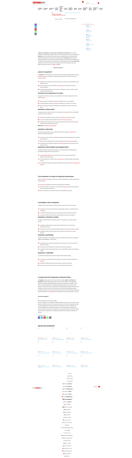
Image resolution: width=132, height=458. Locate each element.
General (75, 9)
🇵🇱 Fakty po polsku (67, 440)
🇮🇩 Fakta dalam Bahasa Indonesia (67, 427)
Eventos (65, 9)
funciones (40, 76)
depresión (63, 117)
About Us (70, 373)
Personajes (51, 9)
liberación (70, 141)
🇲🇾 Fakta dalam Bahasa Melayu (67, 435)
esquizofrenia (69, 119)
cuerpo (43, 97)
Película (101, 9)
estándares (72, 305)
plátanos (65, 186)
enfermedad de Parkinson (46, 155)
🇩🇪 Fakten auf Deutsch (67, 399)
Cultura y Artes (56, 9)
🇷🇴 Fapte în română (67, 443)
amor (75, 231)
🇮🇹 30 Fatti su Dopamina (67, 391)
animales (43, 210)
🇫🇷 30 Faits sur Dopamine (67, 388)
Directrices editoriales (76, 12)
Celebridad (46, 9)
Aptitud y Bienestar (71, 9)
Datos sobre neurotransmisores (70, 18)
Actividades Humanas (85, 9)
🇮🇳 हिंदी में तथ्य (67, 425)
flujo (48, 101)
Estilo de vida (90, 9)
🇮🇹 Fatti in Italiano (67, 404)
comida (61, 143)
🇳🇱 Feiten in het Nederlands (67, 438)
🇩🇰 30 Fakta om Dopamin (67, 383)
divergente (42, 261)
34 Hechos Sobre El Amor (71, 339)
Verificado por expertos (69, 12)
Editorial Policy (70, 376)
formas (45, 179)
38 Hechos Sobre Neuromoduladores (58, 339)
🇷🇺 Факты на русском (67, 445)
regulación (61, 85)
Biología (58, 19)
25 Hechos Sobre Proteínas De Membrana (89, 36)
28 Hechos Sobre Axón (84, 366)
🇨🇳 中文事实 (67, 456)
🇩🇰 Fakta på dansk (67, 409)
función (55, 103)
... (104, 8)
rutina (49, 291)
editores (57, 307)
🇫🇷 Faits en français (67, 401)
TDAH (76, 121)
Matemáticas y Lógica (95, 9)
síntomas (60, 159)
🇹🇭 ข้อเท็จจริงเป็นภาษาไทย (67, 448)
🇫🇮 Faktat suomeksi (67, 417)
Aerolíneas (40, 9)
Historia (80, 9)
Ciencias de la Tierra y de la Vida (61, 9)
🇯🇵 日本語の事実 (67, 430)
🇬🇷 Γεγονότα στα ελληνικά (67, 422)
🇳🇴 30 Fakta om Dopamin (67, 394)
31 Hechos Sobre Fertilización (71, 366)
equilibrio (54, 64)
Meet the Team (70, 378)
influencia (72, 132)
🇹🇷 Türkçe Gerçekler (67, 453)
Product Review (70, 381)
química (44, 78)
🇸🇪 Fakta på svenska (67, 412)
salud (67, 112)
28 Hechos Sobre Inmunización (57, 366)
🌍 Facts (67, 396)
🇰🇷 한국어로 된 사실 (67, 432)
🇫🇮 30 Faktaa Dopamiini (67, 386)
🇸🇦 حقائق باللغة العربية (67, 419)
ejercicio (44, 184)
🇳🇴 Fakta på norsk (67, 414)
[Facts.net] (39, 2)
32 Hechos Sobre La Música (42, 339)
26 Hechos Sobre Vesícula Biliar (86, 339)
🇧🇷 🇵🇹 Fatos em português (67, 407)
